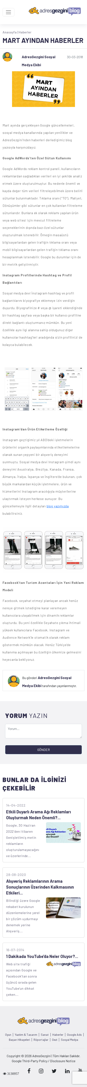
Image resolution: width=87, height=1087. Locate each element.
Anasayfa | (11, 32)
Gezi (54, 1039)
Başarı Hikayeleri (19, 1039)
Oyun (8, 1034)
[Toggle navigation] (8, 12)
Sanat (45, 1034)
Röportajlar (41, 1039)
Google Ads (74, 1034)
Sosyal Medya (69, 1039)
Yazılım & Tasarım (26, 1034)
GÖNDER (43, 750)
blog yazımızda (58, 506)
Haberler (25, 32)
